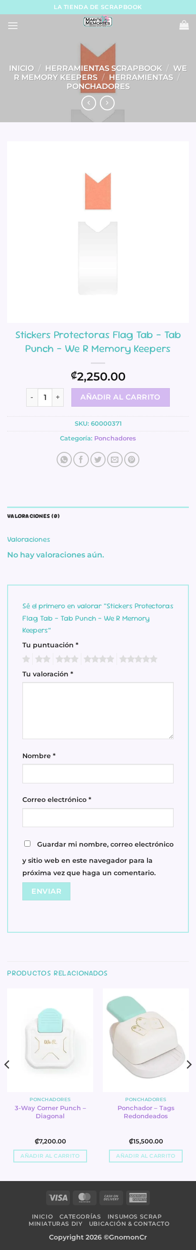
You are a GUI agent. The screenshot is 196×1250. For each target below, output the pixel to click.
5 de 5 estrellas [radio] (137, 659)
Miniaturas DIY (55, 1223)
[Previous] (7, 1083)
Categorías (80, 1216)
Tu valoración (47, 674)
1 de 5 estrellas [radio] (25, 659)
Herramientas (141, 77)
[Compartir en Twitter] (98, 459)
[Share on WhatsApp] (64, 459)
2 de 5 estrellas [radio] (41, 659)
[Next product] (88, 103)
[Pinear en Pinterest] (131, 459)
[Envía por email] (114, 459)
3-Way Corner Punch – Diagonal (50, 1112)
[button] (13, 26)
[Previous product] (107, 103)
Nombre (39, 756)
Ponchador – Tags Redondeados (146, 1112)
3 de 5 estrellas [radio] (65, 659)
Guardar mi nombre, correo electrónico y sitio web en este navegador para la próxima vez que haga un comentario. (98, 858)
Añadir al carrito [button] (49, 1156)
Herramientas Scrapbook (103, 68)
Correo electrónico (56, 799)
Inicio (21, 68)
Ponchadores (98, 86)
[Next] (188, 1083)
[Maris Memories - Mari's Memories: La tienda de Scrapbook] (98, 21)
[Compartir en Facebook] (80, 459)
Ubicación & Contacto (129, 1223)
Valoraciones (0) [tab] (33, 516)
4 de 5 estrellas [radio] (97, 659)
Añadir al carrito (120, 396)
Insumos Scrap (135, 1216)
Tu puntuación (50, 645)
